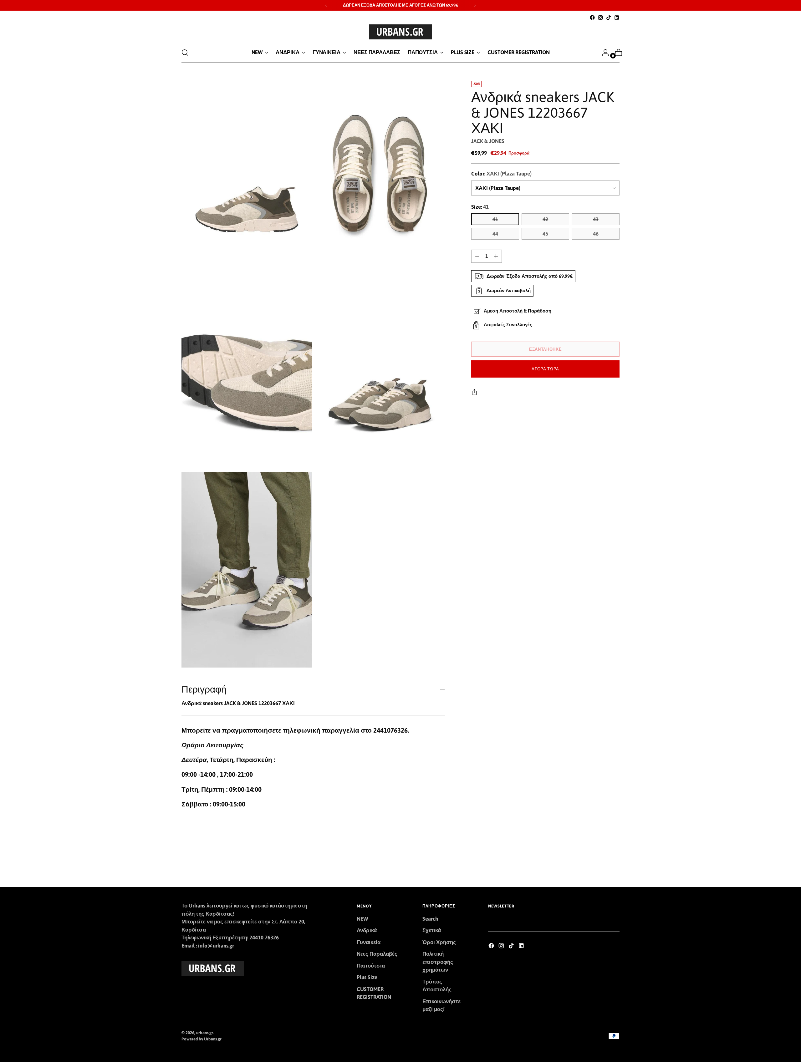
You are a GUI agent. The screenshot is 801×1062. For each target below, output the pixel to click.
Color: (501, 173)
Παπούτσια (371, 966)
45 (545, 234)
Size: (480, 207)
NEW (362, 919)
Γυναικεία (368, 942)
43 (596, 219)
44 (495, 234)
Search (430, 919)
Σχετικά (431, 930)
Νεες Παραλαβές (377, 954)
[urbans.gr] (400, 31)
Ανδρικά (367, 930)
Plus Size (367, 977)
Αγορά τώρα (545, 369)
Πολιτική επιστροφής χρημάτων (437, 962)
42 (545, 219)
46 (596, 234)
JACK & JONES (487, 141)
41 (495, 219)
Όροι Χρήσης (439, 942)
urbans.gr (204, 1032)
